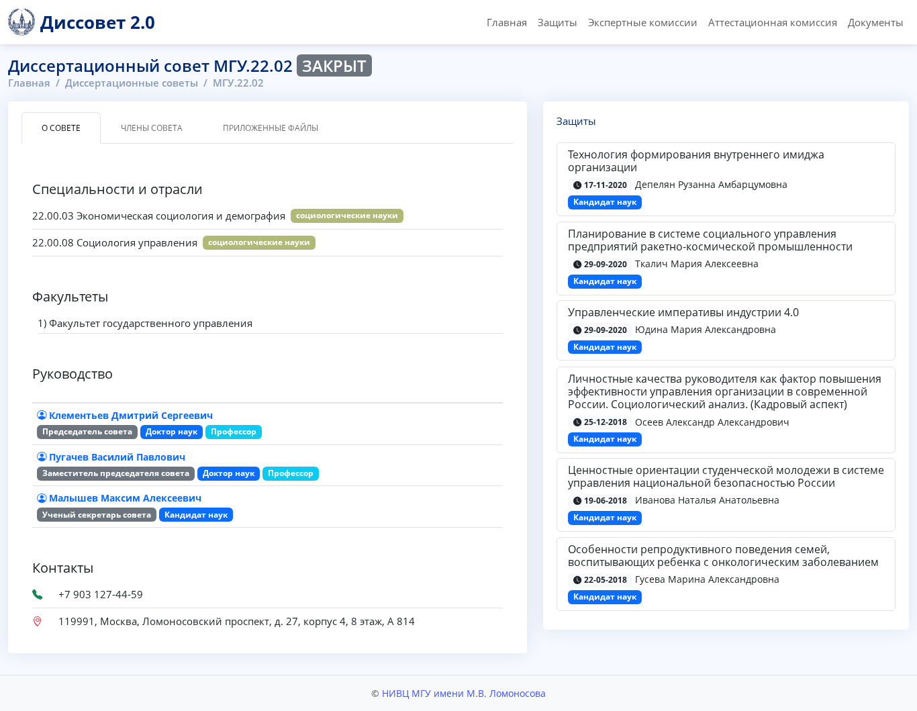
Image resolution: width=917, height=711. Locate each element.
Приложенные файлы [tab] (270, 128)
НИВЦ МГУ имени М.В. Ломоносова (464, 693)
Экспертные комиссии (642, 22)
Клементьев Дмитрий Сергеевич (131, 415)
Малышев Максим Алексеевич (125, 497)
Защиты (557, 22)
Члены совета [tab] (152, 128)
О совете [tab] (61, 128)
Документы (876, 22)
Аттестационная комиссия (772, 22)
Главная (507, 22)
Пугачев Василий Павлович (117, 457)
